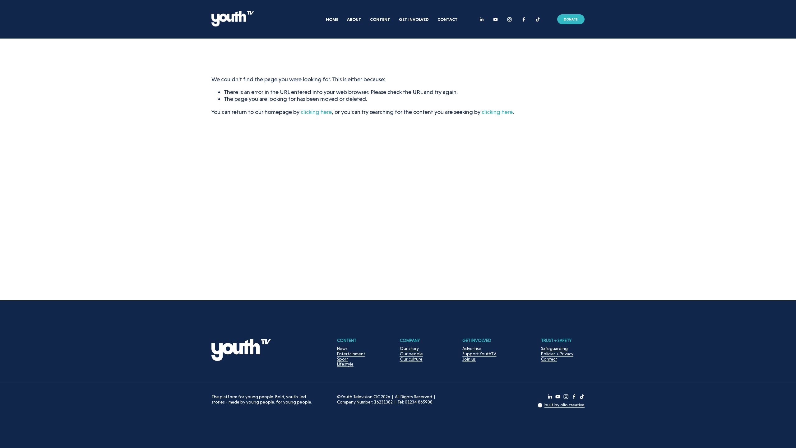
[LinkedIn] (481, 19)
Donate (571, 19)
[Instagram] (509, 19)
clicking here (316, 112)
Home (332, 19)
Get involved (414, 19)
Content (380, 19)
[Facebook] (523, 19)
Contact (447, 19)
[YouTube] (495, 19)
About (354, 19)
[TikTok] (537, 19)
